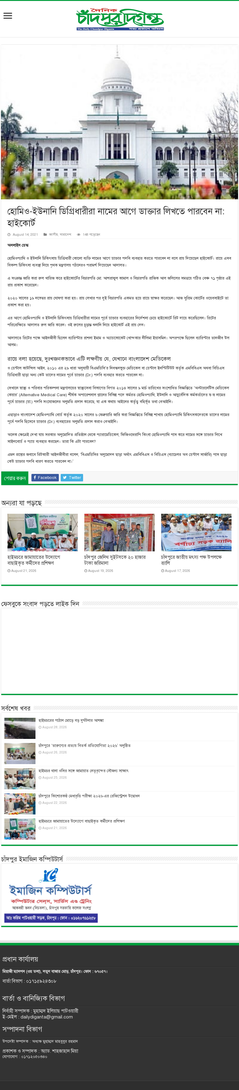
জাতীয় (53, 234)
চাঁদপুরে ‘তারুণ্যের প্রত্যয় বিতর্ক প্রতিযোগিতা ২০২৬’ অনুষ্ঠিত (85, 745)
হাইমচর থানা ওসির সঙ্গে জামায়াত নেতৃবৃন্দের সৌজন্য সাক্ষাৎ (84, 770)
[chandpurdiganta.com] (119, 18)
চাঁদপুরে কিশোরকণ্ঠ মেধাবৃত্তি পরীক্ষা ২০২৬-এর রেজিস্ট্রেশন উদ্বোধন (89, 796)
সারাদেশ (65, 234)
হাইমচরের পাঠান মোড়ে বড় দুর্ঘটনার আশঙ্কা (71, 720)
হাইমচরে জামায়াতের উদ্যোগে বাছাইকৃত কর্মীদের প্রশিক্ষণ (33, 560)
